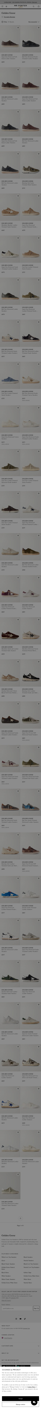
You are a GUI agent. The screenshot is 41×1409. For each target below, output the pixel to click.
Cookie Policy (31, 1387)
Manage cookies (20, 1404)
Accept (20, 1399)
